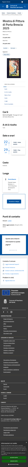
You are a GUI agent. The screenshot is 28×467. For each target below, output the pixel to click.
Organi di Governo (8, 319)
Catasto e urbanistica (8, 350)
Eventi (19, 13)
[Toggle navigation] (3, 6)
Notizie (5, 384)
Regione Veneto (6, 2)
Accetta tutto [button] (14, 457)
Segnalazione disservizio (9, 430)
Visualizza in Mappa (14, 201)
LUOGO (9, 221)
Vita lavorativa (7, 345)
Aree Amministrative (8, 321)
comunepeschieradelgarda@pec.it (12, 419)
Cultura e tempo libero (9, 343)
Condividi (5, 48)
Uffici (4, 324)
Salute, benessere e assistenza (11, 370)
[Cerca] (25, 7)
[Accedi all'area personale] (22, 2)
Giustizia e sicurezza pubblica (10, 362)
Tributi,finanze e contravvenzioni (11, 365)
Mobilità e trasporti (8, 353)
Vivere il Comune (11, 13)
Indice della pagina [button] (9, 84)
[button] (14, 464)
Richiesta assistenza (8, 435)
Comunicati (6, 386)
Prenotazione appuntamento (10, 428)
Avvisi (4, 389)
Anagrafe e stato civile (9, 341)
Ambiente (5, 367)
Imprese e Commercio (8, 348)
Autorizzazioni (7, 372)
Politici (5, 328)
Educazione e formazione (9, 360)
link (6, 454)
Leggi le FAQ (6, 432)
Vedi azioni (13, 48)
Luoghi (5, 396)
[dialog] (14, 454)
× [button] (26, 442)
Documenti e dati (7, 333)
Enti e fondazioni (7, 326)
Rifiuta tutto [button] (14, 461)
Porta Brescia (12, 179)
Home (3, 13)
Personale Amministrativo (10, 331)
